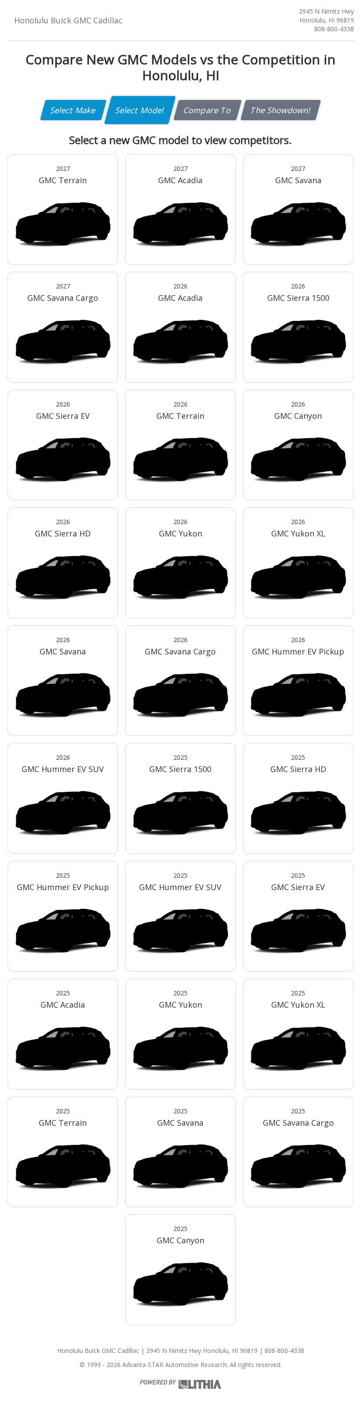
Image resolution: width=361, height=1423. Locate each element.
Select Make (73, 110)
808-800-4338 (334, 29)
